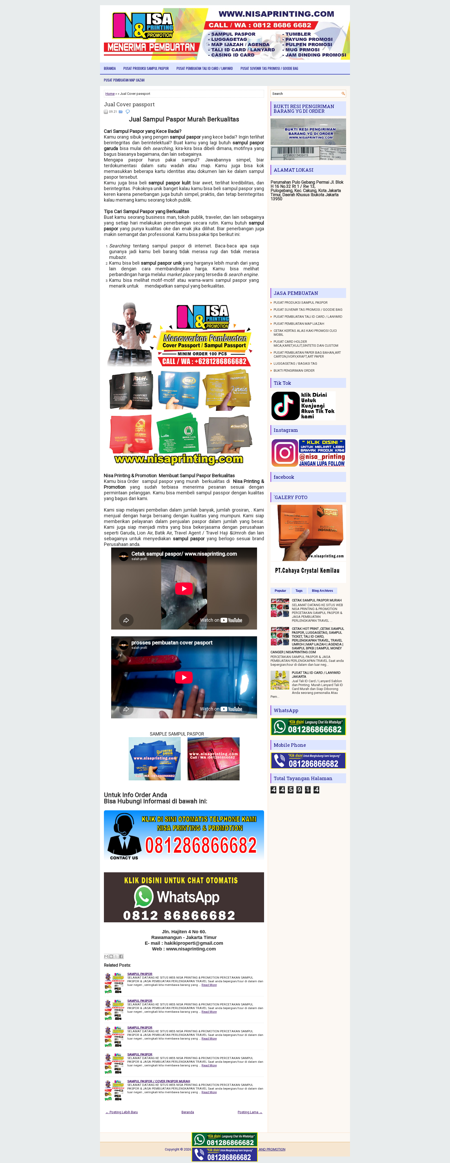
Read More (209, 985)
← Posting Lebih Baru (121, 1112)
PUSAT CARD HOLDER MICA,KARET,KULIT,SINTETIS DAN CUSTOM (306, 343)
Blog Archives (322, 591)
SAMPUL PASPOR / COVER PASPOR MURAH (158, 1081)
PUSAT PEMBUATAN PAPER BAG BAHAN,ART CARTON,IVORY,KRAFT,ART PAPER (307, 354)
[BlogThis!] (111, 956)
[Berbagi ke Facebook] (121, 956)
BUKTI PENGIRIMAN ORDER (294, 370)
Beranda (110, 68)
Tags (299, 591)
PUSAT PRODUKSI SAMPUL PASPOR (146, 68)
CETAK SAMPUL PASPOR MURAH (317, 600)
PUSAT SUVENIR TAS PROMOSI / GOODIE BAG (269, 68)
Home (110, 94)
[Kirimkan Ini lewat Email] (106, 956)
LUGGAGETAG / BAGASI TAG (295, 363)
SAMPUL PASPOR (139, 974)
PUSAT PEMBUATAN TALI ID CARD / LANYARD (205, 68)
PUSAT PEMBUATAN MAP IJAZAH (124, 80)
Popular (280, 591)
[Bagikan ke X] (116, 956)
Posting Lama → (250, 1112)
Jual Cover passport (129, 104)
